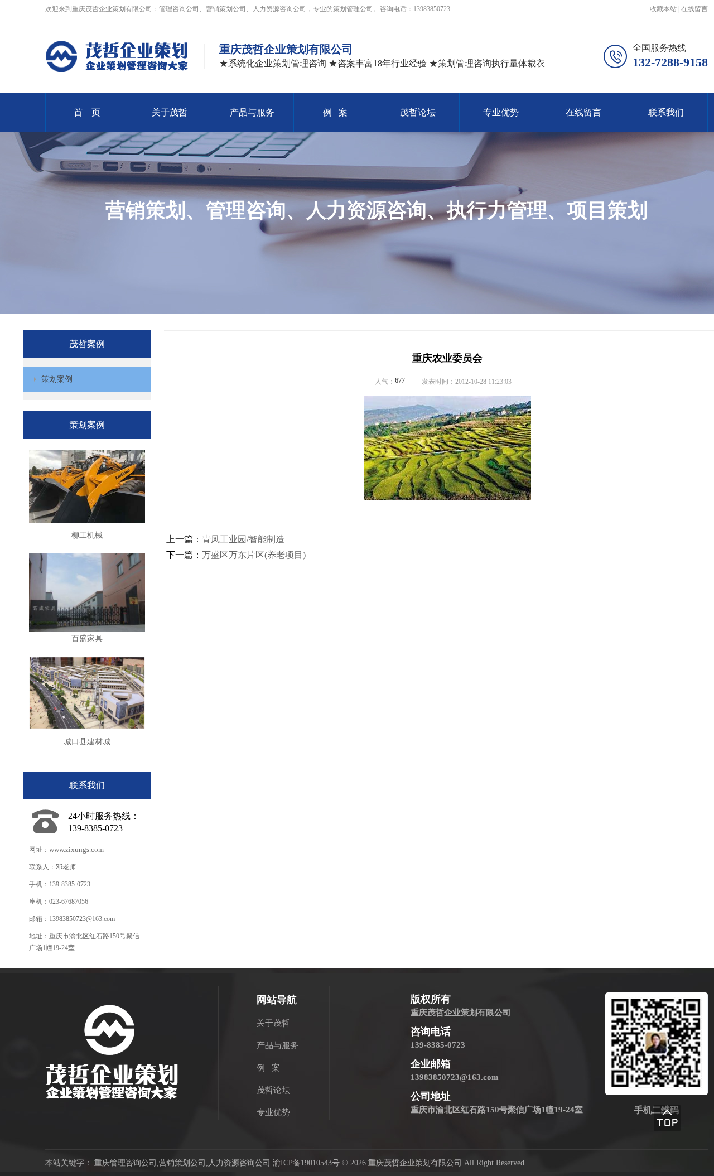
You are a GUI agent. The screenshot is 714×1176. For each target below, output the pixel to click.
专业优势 (501, 112)
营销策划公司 (182, 1163)
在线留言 (694, 9)
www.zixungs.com (76, 849)
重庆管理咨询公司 (125, 1163)
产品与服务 (252, 112)
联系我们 (666, 112)
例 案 (335, 112)
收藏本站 (664, 9)
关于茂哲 (169, 112)
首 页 (87, 112)
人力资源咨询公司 (239, 1163)
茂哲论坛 (418, 112)
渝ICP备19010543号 (306, 1163)
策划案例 (57, 379)
